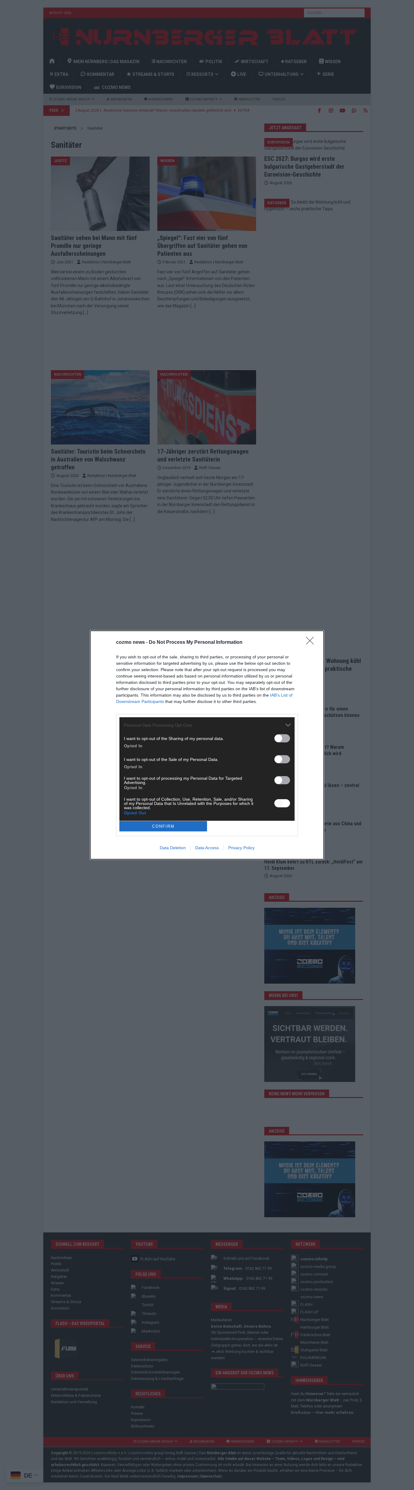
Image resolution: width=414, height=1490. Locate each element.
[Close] (312, 642)
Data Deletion (173, 847)
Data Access (207, 847)
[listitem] (207, 725)
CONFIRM (163, 826)
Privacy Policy (241, 847)
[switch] (282, 738)
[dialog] (207, 745)
